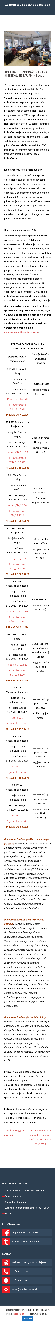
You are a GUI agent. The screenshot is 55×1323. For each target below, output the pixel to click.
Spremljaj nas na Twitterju (26, 1241)
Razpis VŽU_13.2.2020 (17, 611)
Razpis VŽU (17, 717)
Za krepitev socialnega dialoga (27, 4)
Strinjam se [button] (27, 1318)
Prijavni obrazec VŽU (17, 723)
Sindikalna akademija (16, 1202)
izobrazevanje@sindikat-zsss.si (21, 332)
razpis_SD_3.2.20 (17, 505)
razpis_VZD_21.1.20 (17, 452)
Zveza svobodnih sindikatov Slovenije (24, 1190)
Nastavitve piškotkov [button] (38, 1313)
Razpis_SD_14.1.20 (17, 399)
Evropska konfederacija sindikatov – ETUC (27, 1207)
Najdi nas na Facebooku (25, 1232)
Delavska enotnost (14, 1196)
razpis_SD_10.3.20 (17, 664)
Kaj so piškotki (19, 1313)
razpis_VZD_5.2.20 (17, 558)
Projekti (9, 1213)
